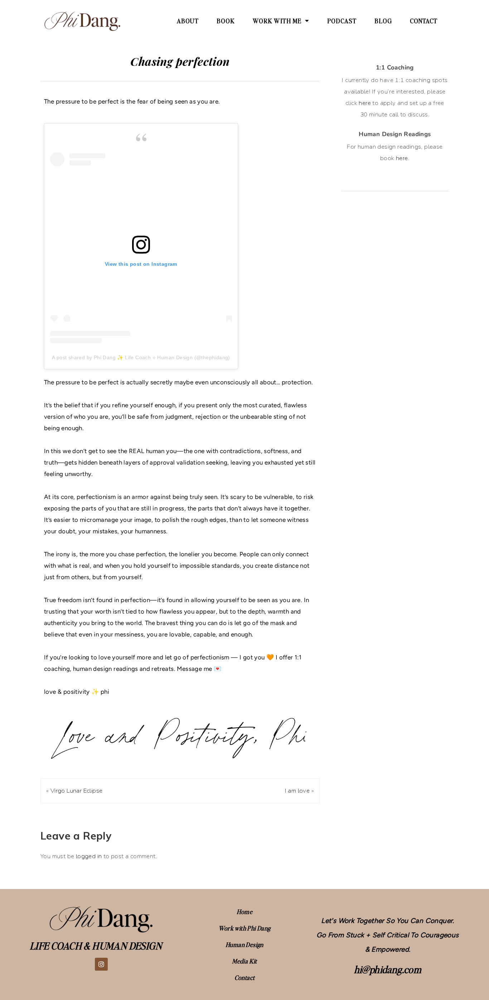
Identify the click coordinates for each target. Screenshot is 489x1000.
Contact (423, 21)
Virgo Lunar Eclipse (76, 791)
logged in (89, 856)
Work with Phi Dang (244, 928)
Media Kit (244, 961)
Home (245, 911)
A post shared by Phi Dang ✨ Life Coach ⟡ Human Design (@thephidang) (141, 357)
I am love (297, 791)
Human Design (244, 944)
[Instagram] (101, 964)
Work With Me (277, 21)
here (365, 103)
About (188, 21)
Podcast (342, 21)
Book (226, 21)
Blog (383, 21)
